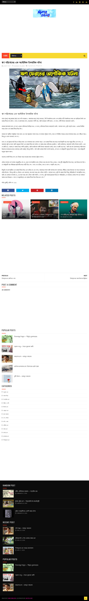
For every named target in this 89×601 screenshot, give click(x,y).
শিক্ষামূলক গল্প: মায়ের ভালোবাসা (24, 548)
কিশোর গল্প (5, 407)
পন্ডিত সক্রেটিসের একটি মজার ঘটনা (25, 511)
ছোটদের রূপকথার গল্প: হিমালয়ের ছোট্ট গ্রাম (26, 366)
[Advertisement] (44, 34)
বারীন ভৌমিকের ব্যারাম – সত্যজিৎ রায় (26, 491)
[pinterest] (83, 2)
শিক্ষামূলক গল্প (39, 66)
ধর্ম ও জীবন (6, 418)
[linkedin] (76, 2)
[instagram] (79, 2)
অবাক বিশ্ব (5, 395)
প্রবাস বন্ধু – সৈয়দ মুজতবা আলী (23, 346)
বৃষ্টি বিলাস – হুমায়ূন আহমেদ (22, 376)
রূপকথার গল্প (6, 436)
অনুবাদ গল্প (5, 392)
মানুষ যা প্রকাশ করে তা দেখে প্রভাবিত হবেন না (16, 213)
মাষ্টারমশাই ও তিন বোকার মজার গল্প (25, 538)
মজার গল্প (5, 429)
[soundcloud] (86, 2)
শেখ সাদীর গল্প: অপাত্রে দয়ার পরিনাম (71, 214)
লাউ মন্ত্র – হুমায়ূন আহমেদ (23, 528)
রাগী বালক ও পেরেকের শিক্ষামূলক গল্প (42, 214)
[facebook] (74, 2)
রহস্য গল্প (5, 432)
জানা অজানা (6, 414)
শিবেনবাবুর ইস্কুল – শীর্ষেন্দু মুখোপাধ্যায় (25, 336)
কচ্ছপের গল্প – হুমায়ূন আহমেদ (23, 356)
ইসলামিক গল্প (6, 399)
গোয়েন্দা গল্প (5, 410)
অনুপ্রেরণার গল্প (31, 66)
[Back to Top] (85, 598)
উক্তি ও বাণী (6, 403)
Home (5, 55)
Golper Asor (29, 598)
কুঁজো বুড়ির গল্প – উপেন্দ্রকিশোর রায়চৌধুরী (27, 501)
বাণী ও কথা (5, 421)
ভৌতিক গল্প (5, 425)
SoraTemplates (12, 598)
